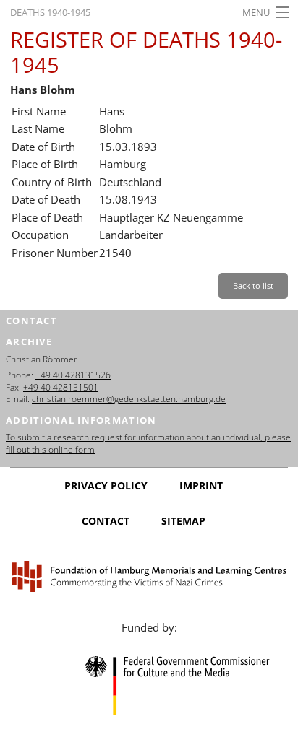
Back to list (253, 285)
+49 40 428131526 (73, 375)
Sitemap (183, 521)
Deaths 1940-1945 (50, 12)
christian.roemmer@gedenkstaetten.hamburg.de (129, 399)
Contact (105, 521)
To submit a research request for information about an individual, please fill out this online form (148, 443)
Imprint (201, 485)
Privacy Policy (106, 485)
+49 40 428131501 (60, 387)
